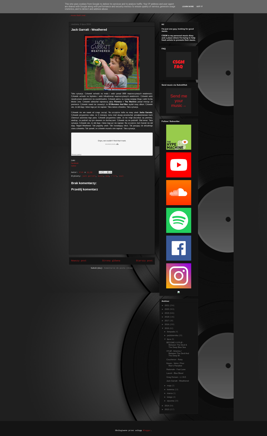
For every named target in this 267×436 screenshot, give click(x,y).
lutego (170, 397)
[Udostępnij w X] (105, 172)
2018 (167, 317)
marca (170, 393)
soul (121, 176)
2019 (167, 313)
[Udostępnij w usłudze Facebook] (108, 172)
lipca (169, 339)
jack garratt (89, 176)
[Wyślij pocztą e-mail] (100, 172)
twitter (73, 166)
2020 (167, 309)
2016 (167, 324)
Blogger (147, 430)
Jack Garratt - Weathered (177, 381)
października (173, 335)
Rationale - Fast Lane (176, 369)
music (100, 176)
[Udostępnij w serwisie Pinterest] (110, 172)
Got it (199, 6)
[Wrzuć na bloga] (102, 172)
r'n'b (114, 176)
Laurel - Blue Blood (174, 373)
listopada (171, 331)
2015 (167, 328)
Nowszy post (78, 261)
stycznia (171, 401)
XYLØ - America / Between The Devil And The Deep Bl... (177, 353)
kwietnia (171, 389)
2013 (167, 409)
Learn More (188, 6)
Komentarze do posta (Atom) (118, 268)
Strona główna (111, 261)
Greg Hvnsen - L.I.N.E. (176, 377)
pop (107, 176)
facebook (75, 163)
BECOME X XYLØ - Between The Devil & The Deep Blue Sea (176, 344)
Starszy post (144, 261)
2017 (167, 320)
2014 (167, 405)
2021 (167, 305)
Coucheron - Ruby (174, 359)
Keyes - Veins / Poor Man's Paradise (175, 364)
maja (169, 385)
